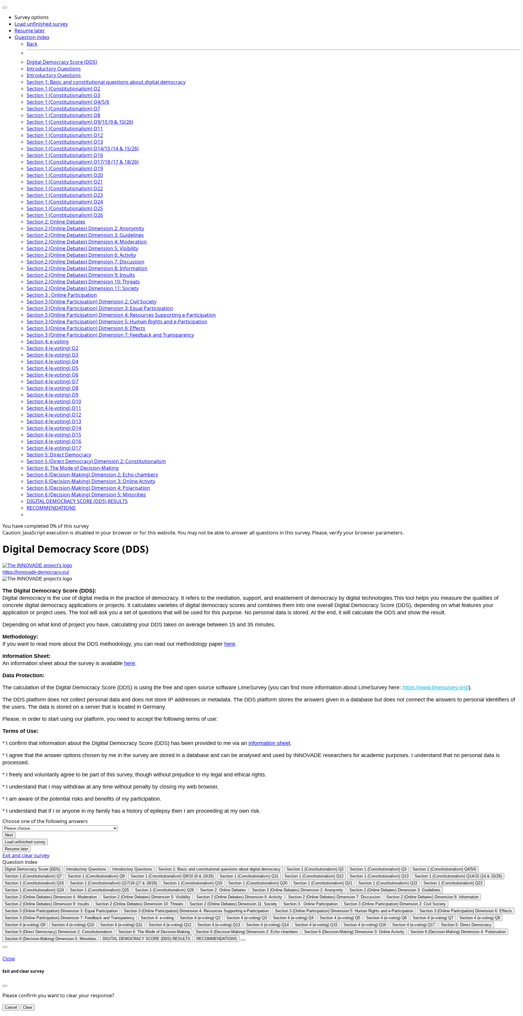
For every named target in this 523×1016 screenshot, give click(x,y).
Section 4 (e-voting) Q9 (52, 394)
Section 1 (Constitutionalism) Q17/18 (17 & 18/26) (83, 161)
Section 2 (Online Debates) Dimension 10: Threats (83, 281)
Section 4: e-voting (48, 341)
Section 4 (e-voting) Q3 (52, 354)
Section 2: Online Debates (56, 221)
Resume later (30, 30)
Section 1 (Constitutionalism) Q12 (65, 135)
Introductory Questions (54, 68)
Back (32, 44)
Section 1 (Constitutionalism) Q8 (63, 115)
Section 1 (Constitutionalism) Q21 (65, 181)
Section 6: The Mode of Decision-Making (73, 468)
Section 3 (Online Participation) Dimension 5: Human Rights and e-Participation (117, 321)
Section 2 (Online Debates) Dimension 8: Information (87, 268)
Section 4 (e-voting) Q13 (54, 421)
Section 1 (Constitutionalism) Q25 (65, 208)
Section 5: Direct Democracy (59, 454)
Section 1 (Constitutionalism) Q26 (65, 215)
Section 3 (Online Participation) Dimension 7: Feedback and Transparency (110, 335)
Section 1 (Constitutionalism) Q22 (65, 188)
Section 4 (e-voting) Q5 (52, 368)
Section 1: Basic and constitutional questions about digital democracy (106, 82)
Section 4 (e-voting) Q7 (52, 381)
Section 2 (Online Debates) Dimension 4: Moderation (87, 241)
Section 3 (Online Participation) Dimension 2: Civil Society (91, 301)
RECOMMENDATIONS (51, 508)
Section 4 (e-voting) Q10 (54, 401)
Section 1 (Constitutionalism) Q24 (65, 201)
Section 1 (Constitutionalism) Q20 (65, 175)
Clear (27, 1007)
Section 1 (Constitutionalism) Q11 (65, 128)
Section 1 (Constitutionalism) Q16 (65, 155)
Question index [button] (32, 37)
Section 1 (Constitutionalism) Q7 (63, 108)
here (229, 644)
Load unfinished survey (41, 24)
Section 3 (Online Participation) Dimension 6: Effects (86, 328)
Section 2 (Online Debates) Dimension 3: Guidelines (85, 235)
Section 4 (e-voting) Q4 (52, 361)
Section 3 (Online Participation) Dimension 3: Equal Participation (100, 308)
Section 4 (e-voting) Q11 (54, 408)
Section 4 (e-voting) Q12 (54, 414)
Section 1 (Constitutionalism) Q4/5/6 (68, 102)
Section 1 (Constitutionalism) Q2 (63, 88)
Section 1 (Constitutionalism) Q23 (65, 195)
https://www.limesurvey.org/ (436, 687)
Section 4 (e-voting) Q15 (54, 434)
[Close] (4, 986)
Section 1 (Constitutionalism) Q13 (65, 142)
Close (8, 958)
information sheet (269, 743)
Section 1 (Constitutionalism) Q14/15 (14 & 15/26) (83, 148)
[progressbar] (261, 526)
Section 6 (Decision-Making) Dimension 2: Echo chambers (92, 474)
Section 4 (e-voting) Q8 (52, 388)
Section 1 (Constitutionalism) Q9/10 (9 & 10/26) (80, 122)
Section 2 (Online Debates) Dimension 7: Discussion (85, 261)
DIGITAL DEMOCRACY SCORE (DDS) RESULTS (77, 501)
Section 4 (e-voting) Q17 (54, 448)
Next (9, 835)
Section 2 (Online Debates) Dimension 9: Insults (81, 275)
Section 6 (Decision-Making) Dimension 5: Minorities (86, 494)
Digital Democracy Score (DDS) (62, 62)
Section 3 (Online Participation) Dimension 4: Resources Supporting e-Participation (121, 315)
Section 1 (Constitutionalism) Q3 (63, 95)
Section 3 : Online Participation (62, 295)
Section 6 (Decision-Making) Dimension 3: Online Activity (91, 481)
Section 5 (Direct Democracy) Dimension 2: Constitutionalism (96, 461)
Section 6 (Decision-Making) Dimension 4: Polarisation (88, 488)
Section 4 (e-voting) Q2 (52, 348)
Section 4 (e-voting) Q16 (54, 441)
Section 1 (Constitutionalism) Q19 (65, 168)
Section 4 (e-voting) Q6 (52, 374)
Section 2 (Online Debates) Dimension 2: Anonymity (85, 228)
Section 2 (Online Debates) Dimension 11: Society (83, 288)
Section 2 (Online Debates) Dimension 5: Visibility (82, 248)
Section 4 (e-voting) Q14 (54, 428)
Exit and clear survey (25, 855)
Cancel (11, 1007)
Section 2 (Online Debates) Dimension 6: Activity (81, 255)
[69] (243, 940)
